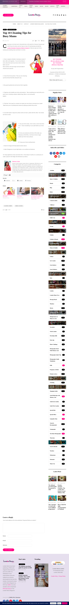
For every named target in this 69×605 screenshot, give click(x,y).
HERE (9, 584)
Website (5, 545)
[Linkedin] (6, 175)
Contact (26, 24)
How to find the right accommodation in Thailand (62, 507)
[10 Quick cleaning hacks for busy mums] (23, 191)
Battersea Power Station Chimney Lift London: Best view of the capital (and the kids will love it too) (52, 111)
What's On (41, 566)
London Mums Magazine (37, 24)
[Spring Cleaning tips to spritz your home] (9, 191)
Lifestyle (52, 6)
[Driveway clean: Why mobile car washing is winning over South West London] (37, 191)
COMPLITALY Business (14, 597)
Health (46, 6)
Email (4, 540)
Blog (5, 29)
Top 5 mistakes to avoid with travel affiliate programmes (52, 507)
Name (4, 536)
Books (36, 6)
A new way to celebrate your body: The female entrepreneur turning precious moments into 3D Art (52, 134)
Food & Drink (31, 6)
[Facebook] (4, 175)
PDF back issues (7, 588)
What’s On (20, 6)
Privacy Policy (62, 576)
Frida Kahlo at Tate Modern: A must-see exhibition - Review (41, 580)
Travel (25, 6)
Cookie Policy (54, 576)
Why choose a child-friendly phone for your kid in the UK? (62, 131)
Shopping (63, 6)
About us (20, 24)
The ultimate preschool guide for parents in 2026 (52, 487)
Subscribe (9, 15)
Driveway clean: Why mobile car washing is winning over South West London (37, 196)
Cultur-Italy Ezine (50, 24)
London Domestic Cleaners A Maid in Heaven (18, 48)
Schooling (22, 564)
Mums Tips (57, 6)
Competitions (14, 6)
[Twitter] (8, 175)
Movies (41, 6)
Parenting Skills (12, 29)
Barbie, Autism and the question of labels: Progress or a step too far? (62, 109)
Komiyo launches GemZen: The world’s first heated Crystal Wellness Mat (61, 488)
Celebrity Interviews (5, 6)
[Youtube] (9, 175)
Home (14, 24)
